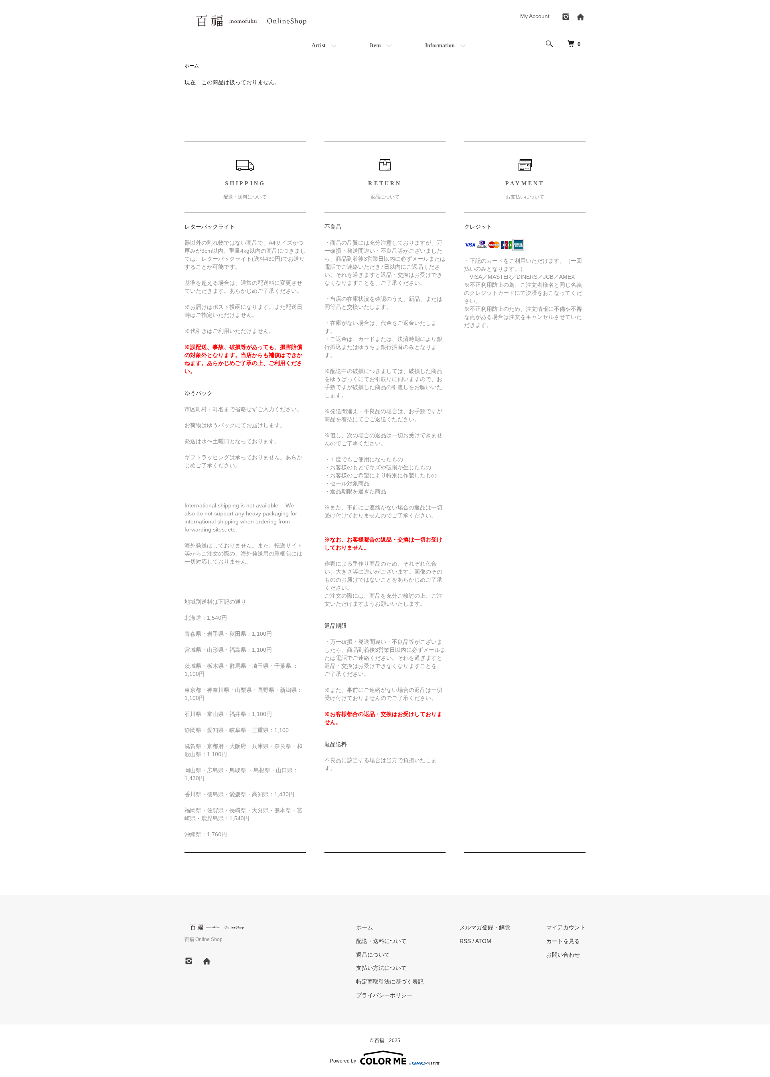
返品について (373, 954)
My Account (534, 16)
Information (440, 46)
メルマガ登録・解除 (485, 927)
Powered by (343, 1061)
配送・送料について (381, 941)
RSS (465, 941)
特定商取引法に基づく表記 (390, 981)
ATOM (483, 941)
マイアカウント (566, 927)
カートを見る (563, 941)
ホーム (191, 66)
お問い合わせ (563, 954)
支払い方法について (381, 968)
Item (375, 46)
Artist (319, 46)
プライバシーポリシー (384, 995)
